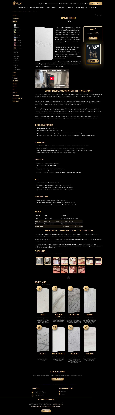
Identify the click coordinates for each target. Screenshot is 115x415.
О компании (93, 8)
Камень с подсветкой (37, 8)
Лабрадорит (16, 101)
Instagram (63, 391)
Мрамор (29, 11)
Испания (16, 61)
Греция (16, 65)
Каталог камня (22, 8)
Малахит (15, 92)
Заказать (93, 38)
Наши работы (51, 8)
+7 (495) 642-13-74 (39, 395)
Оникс (14, 75)
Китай (15, 63)
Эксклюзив (16, 95)
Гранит (14, 72)
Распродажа (16, 18)
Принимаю (46, 411)
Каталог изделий (81, 8)
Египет (16, 52)
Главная (15, 11)
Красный (18, 42)
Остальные (17, 69)
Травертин (15, 78)
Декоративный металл (65, 8)
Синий (17, 37)
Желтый (18, 32)
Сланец (15, 87)
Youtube (63, 394)
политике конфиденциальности (52, 406)
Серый (18, 27)
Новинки (15, 16)
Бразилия (17, 56)
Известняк (15, 81)
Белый (18, 24)
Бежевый (18, 40)
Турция (16, 58)
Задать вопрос (57, 379)
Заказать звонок (96, 4)
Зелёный (18, 30)
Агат (14, 89)
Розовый (18, 45)
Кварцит (15, 84)
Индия (16, 67)
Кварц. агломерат (17, 98)
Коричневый (19, 48)
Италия (16, 54)
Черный (18, 35)
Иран (15, 50)
